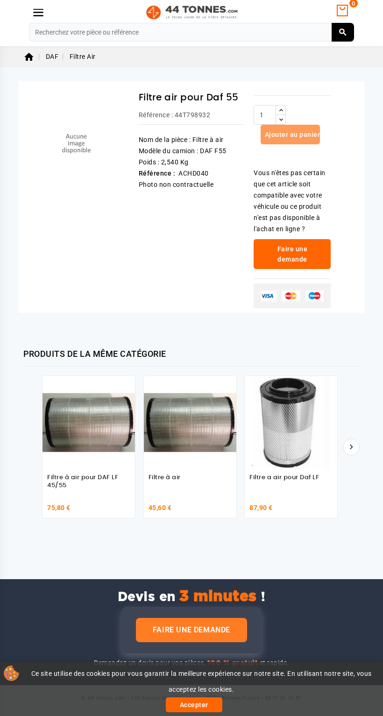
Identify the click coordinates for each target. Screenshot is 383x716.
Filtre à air (165, 478)
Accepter (194, 705)
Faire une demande (191, 629)
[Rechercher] (343, 32)
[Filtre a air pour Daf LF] (291, 422)
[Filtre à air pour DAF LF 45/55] (88, 422)
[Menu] (38, 12)
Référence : (156, 115)
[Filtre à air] (190, 422)
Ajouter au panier (291, 134)
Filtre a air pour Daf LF (284, 478)
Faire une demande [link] (292, 254)
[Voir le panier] (342, 11)
